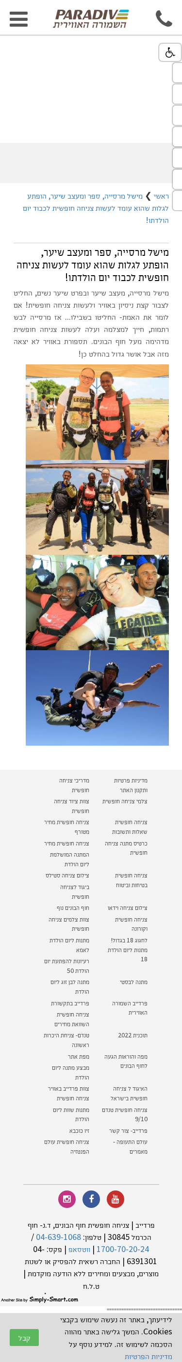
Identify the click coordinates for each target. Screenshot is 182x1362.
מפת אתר (78, 1056)
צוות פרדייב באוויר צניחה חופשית (68, 1093)
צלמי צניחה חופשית (125, 801)
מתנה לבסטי (134, 981)
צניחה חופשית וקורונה (131, 924)
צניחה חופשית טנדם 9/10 (125, 1114)
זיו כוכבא (79, 1130)
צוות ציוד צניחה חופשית (71, 806)
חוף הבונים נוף (73, 907)
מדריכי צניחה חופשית (74, 785)
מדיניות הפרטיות (148, 1356)
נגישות (170, 52)
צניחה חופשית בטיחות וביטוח (131, 880)
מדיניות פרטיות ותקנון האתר (131, 785)
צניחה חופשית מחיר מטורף (66, 826)
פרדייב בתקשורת (70, 1003)
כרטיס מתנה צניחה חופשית (126, 848)
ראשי (161, 195)
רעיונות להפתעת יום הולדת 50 (66, 965)
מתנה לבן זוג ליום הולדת (69, 986)
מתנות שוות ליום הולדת (71, 1114)
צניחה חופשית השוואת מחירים (71, 1019)
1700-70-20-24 (123, 1248)
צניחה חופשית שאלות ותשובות (130, 826)
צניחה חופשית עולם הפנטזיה (66, 1146)
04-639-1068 (58, 1236)
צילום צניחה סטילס (67, 875)
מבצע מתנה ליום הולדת (70, 1072)
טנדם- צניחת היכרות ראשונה (66, 1040)
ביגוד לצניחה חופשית (74, 891)
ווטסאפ (79, 1248)
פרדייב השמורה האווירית (130, 1008)
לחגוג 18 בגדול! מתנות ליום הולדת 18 (128, 949)
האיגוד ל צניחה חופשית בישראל (129, 1093)
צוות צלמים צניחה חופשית (69, 924)
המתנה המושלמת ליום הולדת (69, 859)
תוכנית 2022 (132, 1035)
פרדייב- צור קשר (128, 1130)
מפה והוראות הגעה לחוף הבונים (126, 1061)
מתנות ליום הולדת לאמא (69, 945)
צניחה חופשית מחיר (66, 843)
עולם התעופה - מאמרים (130, 1146)
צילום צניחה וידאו (128, 907)
